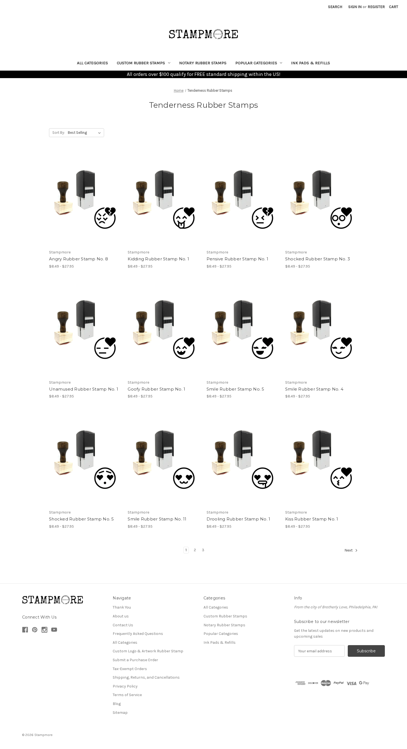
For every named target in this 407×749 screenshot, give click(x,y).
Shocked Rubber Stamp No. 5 (81, 519)
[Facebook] (25, 630)
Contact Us (123, 625)
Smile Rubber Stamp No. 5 (235, 389)
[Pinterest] (35, 630)
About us (121, 616)
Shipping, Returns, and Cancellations (146, 677)
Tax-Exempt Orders (130, 668)
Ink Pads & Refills (310, 62)
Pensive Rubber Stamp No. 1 (238, 258)
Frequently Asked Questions (138, 633)
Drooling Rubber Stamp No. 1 (239, 519)
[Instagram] (44, 630)
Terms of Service (127, 694)
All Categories (92, 62)
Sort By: (58, 132)
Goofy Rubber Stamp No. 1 (156, 389)
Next (349, 550)
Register (376, 6)
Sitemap (120, 712)
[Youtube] (54, 630)
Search (335, 6)
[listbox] (85, 133)
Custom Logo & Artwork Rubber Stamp (148, 651)
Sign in (355, 6)
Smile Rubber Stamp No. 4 (314, 389)
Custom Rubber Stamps (141, 62)
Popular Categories (256, 62)
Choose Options (85, 198)
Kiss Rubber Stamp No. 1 (311, 519)
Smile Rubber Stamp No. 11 (157, 519)
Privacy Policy (125, 686)
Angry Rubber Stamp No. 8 (78, 258)
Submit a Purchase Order (135, 660)
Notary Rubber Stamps (202, 62)
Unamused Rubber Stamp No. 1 (83, 389)
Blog (117, 703)
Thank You (122, 607)
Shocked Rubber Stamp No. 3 (317, 258)
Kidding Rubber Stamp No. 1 (158, 258)
